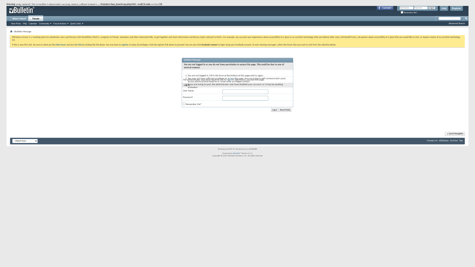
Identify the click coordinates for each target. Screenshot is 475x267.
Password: (188, 97)
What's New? (19, 18)
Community (44, 23)
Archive (454, 140)
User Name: (188, 91)
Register (456, 8)
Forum (35, 18)
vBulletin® (237, 153)
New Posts (16, 23)
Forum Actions (59, 23)
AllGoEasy (444, 140)
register (230, 80)
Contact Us (432, 140)
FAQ (25, 23)
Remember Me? (410, 12)
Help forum (60, 45)
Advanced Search (457, 23)
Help (444, 8)
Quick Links (75, 23)
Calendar (33, 23)
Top (461, 140)
